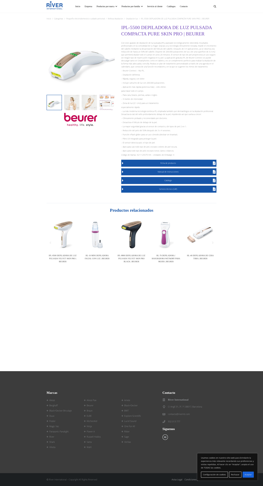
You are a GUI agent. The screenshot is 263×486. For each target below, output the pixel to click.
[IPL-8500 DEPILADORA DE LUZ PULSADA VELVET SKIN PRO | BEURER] (63, 235)
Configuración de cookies (214, 474)
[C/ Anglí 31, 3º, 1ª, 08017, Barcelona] (165, 406)
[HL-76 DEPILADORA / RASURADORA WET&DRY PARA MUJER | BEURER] (166, 235)
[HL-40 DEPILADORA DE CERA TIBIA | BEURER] (200, 235)
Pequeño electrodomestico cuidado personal (85, 18)
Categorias (58, 18)
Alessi (52, 400)
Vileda (52, 447)
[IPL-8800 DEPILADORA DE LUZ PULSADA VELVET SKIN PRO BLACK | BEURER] (131, 235)
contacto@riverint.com (179, 414)
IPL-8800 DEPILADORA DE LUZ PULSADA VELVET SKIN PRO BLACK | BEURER (131, 258)
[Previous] (50, 242)
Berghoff (53, 405)
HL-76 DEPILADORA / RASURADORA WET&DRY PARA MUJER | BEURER (166, 258)
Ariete (127, 400)
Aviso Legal (177, 479)
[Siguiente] (212, 242)
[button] (116, 6)
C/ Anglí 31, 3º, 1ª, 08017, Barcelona (185, 406)
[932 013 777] (165, 421)
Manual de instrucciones (168, 171)
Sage (126, 436)
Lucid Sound (130, 421)
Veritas (127, 441)
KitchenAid (92, 421)
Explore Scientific (132, 415)
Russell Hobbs (94, 436)
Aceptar (248, 474)
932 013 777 (174, 421)
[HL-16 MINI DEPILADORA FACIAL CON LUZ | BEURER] (97, 235)
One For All (129, 426)
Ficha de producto (168, 163)
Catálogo (168, 180)
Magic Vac (54, 426)
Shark (52, 441)
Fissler (52, 421)
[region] (227, 467)
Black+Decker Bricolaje (60, 410)
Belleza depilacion (115, 18)
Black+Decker (131, 405)
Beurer (90, 405)
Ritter (127, 431)
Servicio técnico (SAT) (168, 189)
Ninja (89, 426)
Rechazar (235, 474)
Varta (89, 441)
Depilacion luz (132, 18)
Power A (91, 431)
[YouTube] (165, 437)
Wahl (89, 447)
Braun (89, 410)
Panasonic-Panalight (58, 431)
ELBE (89, 415)
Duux (51, 415)
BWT (126, 410)
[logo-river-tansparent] (55, 6)
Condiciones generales (196, 479)
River (51, 436)
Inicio (49, 18)
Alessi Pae (91, 400)
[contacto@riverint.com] (165, 414)
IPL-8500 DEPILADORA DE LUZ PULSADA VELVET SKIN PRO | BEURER (63, 258)
